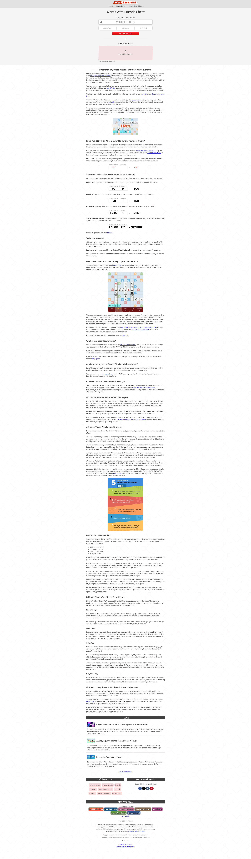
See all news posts (125, 772)
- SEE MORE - (125, 816)
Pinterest (152, 788)
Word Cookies (142, 809)
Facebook (140, 788)
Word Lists (133, 6)
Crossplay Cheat (134, 813)
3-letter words (107, 785)
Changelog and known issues (136, 831)
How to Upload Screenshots (107, 61)
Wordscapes (126, 809)
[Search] (101, 22)
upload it (111, 102)
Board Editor (121, 6)
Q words (93, 789)
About (130, 844)
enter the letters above (144, 151)
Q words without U (105, 789)
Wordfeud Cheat (111, 809)
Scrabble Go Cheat (96, 809)
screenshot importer (125, 419)
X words (117, 789)
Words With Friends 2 (128, 345)
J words (118, 785)
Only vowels (116, 793)
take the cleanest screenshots (144, 387)
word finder (111, 88)
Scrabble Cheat (123, 844)
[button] (125, 6)
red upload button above (140, 329)
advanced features (154, 153)
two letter (144, 94)
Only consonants (104, 793)
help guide (96, 359)
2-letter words (95, 785)
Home (111, 6)
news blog (90, 701)
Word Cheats (157, 809)
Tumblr (148, 788)
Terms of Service (121, 847)
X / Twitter (144, 788)
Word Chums (118, 813)
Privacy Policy (131, 847)
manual (110, 233)
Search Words (125, 33)
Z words (92, 793)
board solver (136, 100)
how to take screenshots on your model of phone (137, 327)
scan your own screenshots (100, 76)
